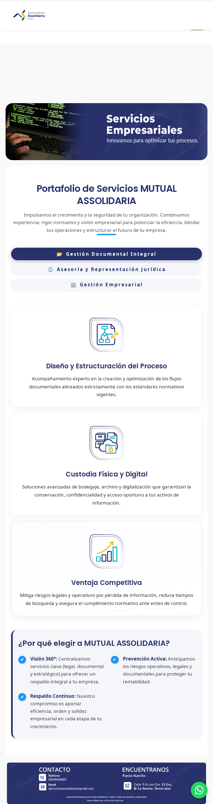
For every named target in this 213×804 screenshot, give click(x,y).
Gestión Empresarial (106, 284)
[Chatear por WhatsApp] (199, 790)
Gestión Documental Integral (106, 254)
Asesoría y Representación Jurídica (106, 269)
